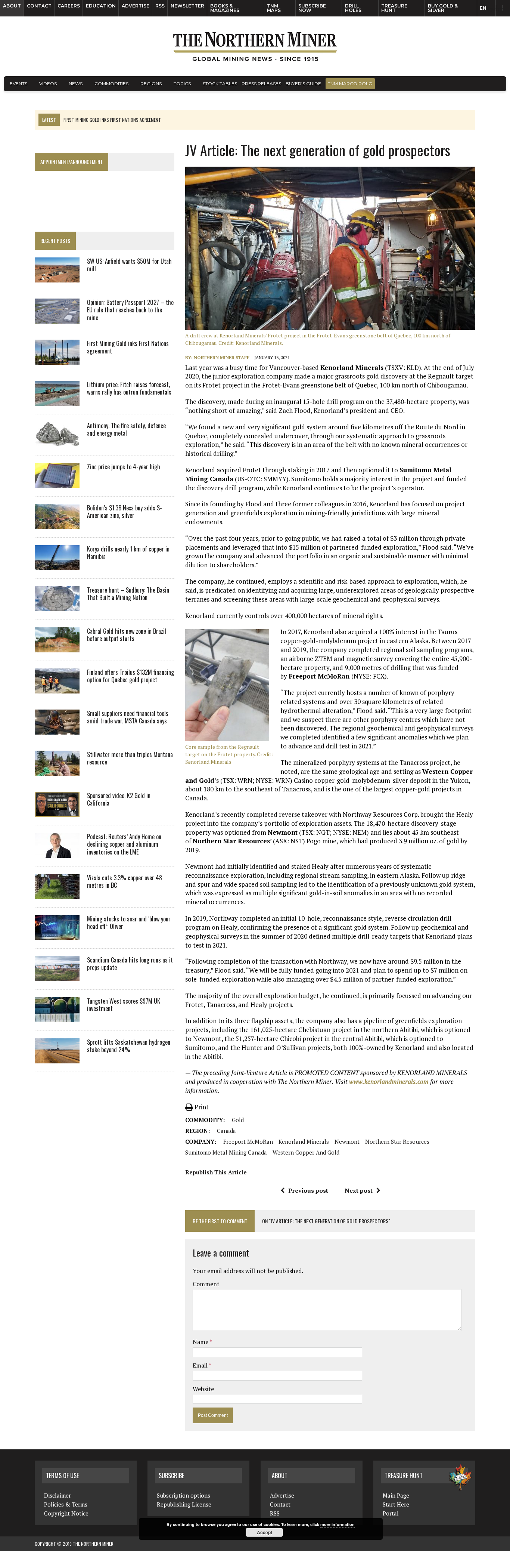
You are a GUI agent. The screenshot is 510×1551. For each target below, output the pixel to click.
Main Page (396, 1495)
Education (101, 6)
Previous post (308, 1190)
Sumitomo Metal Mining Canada (226, 1152)
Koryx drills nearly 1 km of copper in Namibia (128, 552)
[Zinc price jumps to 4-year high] (57, 483)
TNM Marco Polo (350, 83)
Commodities (111, 83)
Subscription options (183, 1495)
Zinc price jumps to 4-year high (123, 466)
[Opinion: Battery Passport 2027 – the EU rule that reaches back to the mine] (57, 318)
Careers (68, 6)
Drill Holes (353, 8)
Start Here (396, 1504)
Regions (151, 83)
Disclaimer (57, 1495)
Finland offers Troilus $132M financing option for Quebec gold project (130, 676)
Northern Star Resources (397, 1141)
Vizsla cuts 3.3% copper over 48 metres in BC (124, 881)
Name (201, 1342)
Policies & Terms (65, 1504)
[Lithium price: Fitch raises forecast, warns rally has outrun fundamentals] (57, 400)
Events (18, 83)
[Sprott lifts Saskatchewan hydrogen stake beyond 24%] (57, 1058)
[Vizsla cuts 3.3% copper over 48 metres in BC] (57, 894)
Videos (48, 83)
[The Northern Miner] (255, 46)
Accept (264, 1532)
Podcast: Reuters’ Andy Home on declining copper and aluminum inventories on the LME (124, 844)
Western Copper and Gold (306, 1152)
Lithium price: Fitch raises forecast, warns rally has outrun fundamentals (129, 388)
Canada (226, 1130)
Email (201, 1365)
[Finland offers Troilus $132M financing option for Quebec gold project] (57, 688)
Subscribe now (312, 8)
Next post (359, 1190)
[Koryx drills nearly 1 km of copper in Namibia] (57, 565)
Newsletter (187, 6)
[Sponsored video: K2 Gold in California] (57, 811)
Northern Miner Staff (221, 357)
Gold (238, 1120)
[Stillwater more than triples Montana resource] (57, 770)
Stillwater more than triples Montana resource (130, 758)
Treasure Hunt (394, 8)
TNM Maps (274, 8)
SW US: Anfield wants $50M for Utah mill (129, 265)
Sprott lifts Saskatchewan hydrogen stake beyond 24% (128, 1046)
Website (203, 1389)
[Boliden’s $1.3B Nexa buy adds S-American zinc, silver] (57, 524)
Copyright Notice (66, 1513)
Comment (206, 1284)
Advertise (135, 6)
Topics (182, 83)
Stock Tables (220, 83)
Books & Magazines (224, 8)
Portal (391, 1513)
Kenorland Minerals (304, 1141)
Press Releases (261, 83)
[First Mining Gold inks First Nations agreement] (57, 359)
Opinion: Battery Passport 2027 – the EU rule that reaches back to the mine (130, 310)
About (12, 6)
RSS (160, 6)
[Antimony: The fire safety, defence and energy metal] (57, 442)
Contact (39, 6)
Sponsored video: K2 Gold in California (118, 799)
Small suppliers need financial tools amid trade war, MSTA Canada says (127, 717)
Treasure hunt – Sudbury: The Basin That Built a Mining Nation (128, 594)
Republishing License (184, 1504)
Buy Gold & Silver (443, 8)
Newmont (347, 1141)
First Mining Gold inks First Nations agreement (128, 347)
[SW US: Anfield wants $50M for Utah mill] (57, 277)
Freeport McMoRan (248, 1141)
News (76, 83)
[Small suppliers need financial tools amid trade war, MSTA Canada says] (57, 729)
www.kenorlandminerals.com (389, 1081)
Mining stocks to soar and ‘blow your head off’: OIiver (129, 922)
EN (483, 8)
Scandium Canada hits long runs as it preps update (130, 963)
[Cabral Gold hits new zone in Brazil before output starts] (57, 647)
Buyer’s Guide (303, 83)
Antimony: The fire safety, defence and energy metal (126, 429)
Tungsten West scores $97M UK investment (123, 1005)
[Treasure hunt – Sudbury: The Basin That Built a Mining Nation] (57, 606)
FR (500, 10)
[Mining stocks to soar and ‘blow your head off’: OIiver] (57, 935)
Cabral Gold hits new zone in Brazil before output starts (126, 635)
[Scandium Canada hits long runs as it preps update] (57, 976)
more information (337, 1524)
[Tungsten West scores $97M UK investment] (57, 1017)
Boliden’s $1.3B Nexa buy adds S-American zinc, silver (124, 511)
